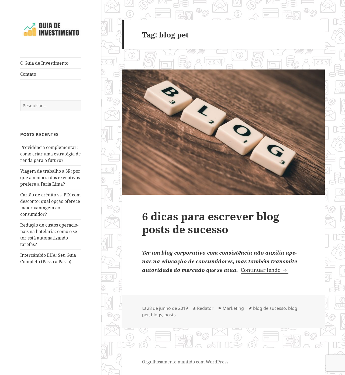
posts (170, 315)
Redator (205, 308)
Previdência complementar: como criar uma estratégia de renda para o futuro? (50, 153)
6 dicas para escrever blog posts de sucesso (210, 222)
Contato (28, 74)
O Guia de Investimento (44, 63)
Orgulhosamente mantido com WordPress (185, 362)
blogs (156, 315)
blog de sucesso (269, 308)
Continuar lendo (264, 269)
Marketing (233, 308)
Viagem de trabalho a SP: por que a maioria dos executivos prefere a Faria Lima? (50, 177)
